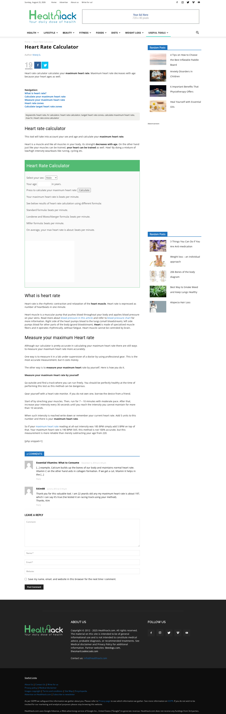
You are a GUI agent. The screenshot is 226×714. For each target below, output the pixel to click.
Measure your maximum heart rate (45, 99)
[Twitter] (187, 2)
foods (100, 32)
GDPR (170, 701)
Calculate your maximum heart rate (45, 96)
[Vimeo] (193, 2)
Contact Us (40, 684)
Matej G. (37, 54)
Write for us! (87, 2)
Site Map (69, 691)
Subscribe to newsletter (64, 694)
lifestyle (49, 32)
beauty (67, 32)
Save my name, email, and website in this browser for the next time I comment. (72, 579)
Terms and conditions (53, 691)
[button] (197, 33)
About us (75, 2)
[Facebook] (177, 2)
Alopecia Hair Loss (180, 302)
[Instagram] (182, 2)
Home (53, 2)
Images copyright (33, 691)
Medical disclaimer (48, 687)
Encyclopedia (81, 691)
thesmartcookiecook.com (84, 651)
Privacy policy (31, 687)
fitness (84, 32)
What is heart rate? (35, 93)
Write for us (52, 684)
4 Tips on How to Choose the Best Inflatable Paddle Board (184, 59)
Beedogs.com (112, 647)
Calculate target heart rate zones (43, 106)
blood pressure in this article (77, 317)
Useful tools (157, 32)
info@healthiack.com (95, 658)
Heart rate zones (34, 103)
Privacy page (104, 701)
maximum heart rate (47, 426)
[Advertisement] (49, 261)
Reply (38, 479)
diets (114, 32)
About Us (29, 684)
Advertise (64, 2)
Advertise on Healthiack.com (38, 694)
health (31, 32)
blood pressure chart (119, 317)
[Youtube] (198, 2)
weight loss (133, 32)
